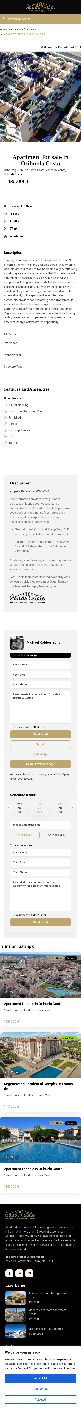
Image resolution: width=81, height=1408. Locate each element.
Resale (14, 206)
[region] (40, 1377)
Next (72, 808)
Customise (41, 1388)
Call (42, 744)
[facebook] (9, 1273)
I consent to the (30, 727)
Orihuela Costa (13, 174)
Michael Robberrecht (43, 642)
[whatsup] (19, 1273)
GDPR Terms (39, 727)
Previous (9, 808)
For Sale (31, 29)
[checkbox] (11, 727)
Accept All (40, 1378)
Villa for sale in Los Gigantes (46, 1328)
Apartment (17, 29)
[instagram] (29, 1273)
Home (3, 29)
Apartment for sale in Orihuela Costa (33, 1004)
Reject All (41, 1399)
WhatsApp (41, 754)
